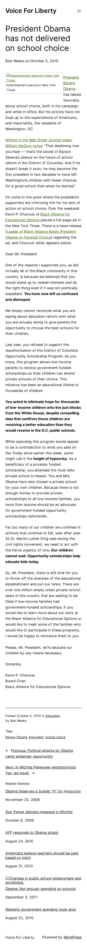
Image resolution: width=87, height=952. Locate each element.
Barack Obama (16, 737)
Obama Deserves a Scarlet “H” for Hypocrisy (43, 791)
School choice (55, 737)
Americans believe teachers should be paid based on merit (41, 855)
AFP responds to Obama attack (31, 832)
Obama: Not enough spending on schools (40, 888)
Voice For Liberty (30, 10)
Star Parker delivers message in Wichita (38, 812)
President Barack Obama (71, 83)
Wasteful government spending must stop (40, 909)
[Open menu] (79, 11)
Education (53, 716)
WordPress (73, 937)
